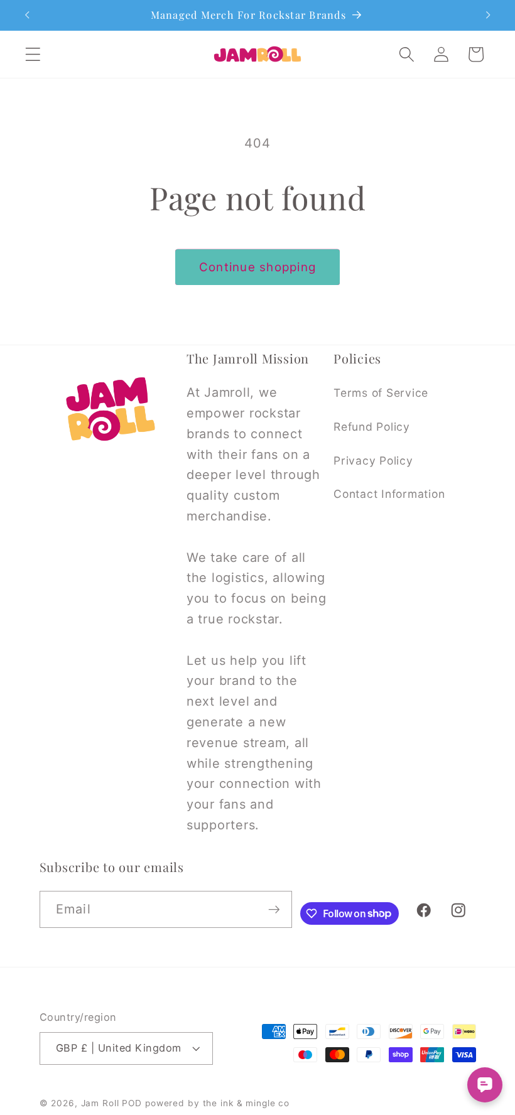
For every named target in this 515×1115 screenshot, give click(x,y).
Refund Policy (371, 426)
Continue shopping (257, 267)
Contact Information (389, 493)
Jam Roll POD (112, 1103)
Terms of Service (380, 392)
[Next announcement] (488, 15)
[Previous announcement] (27, 15)
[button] (33, 54)
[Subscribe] (274, 909)
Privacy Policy (373, 460)
